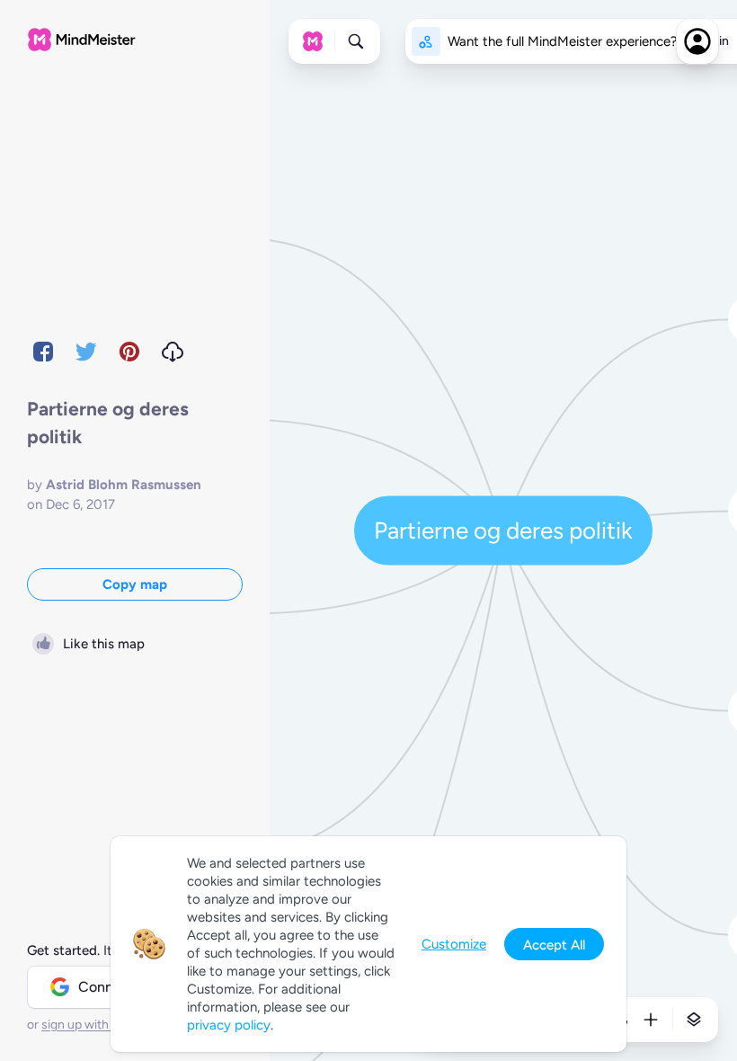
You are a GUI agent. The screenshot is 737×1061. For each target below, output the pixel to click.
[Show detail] (694, 1019)
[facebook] (43, 351)
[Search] (356, 41)
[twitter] (86, 351)
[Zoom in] (651, 1019)
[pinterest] (129, 351)
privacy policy (229, 1025)
